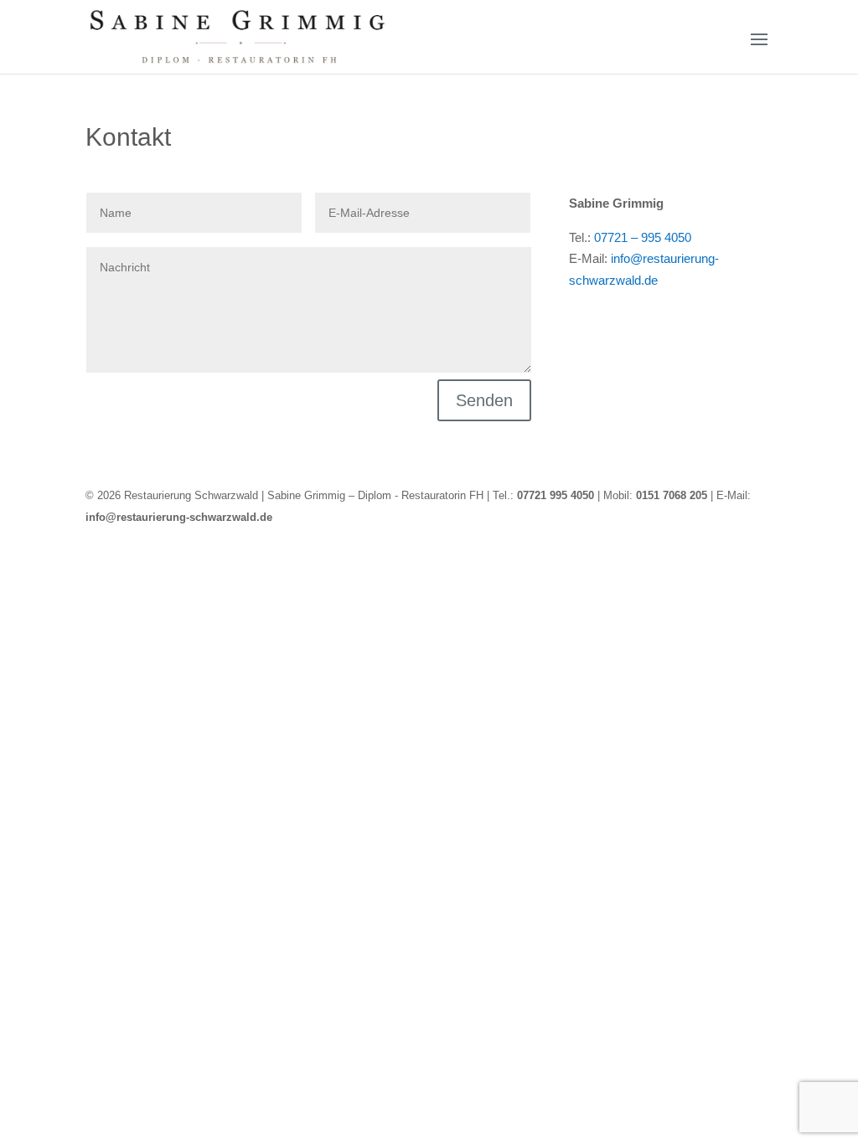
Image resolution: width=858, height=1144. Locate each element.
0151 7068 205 (671, 495)
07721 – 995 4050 (642, 237)
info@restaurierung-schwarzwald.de (178, 517)
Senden (484, 400)
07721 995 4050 (555, 495)
